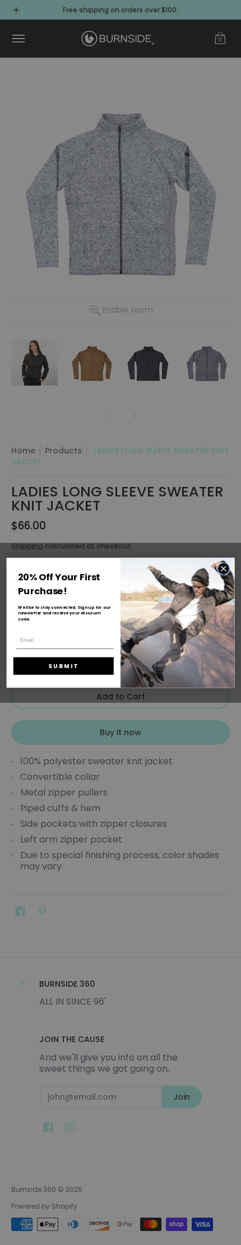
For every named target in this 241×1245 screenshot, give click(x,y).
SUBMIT (63, 665)
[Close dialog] (223, 568)
